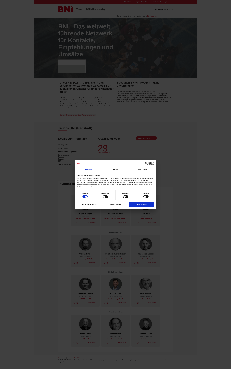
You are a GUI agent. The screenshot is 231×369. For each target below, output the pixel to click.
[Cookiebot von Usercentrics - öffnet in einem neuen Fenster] (146, 163)
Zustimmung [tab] (88, 169)
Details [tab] (115, 169)
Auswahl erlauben (115, 204)
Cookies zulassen (141, 204)
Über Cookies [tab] (142, 169)
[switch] (105, 196)
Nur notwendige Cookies (89, 204)
